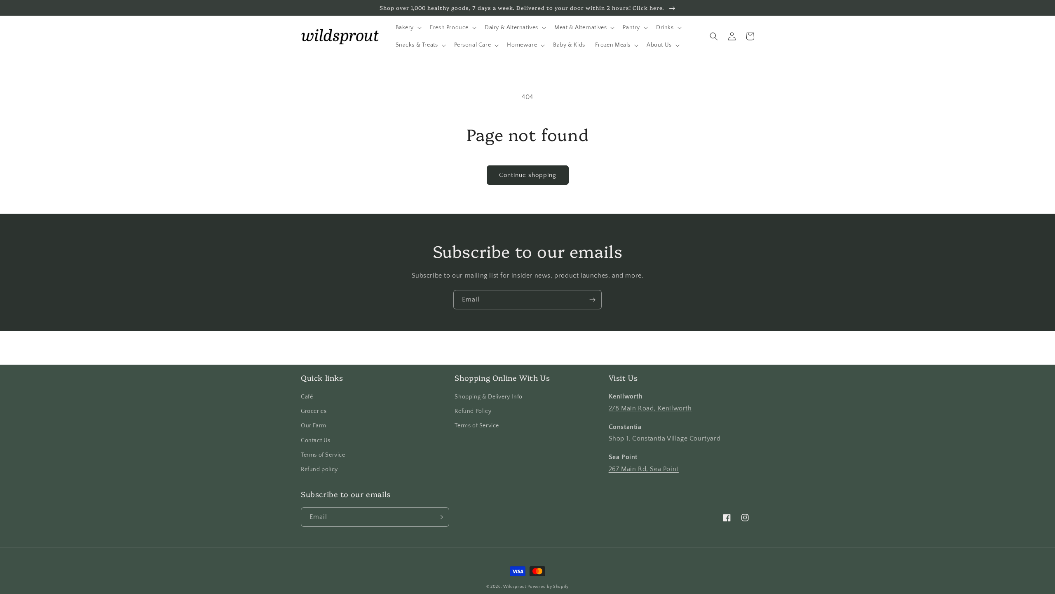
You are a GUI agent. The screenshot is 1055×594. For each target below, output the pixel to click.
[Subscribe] (592, 299)
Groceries (313, 411)
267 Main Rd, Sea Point (644, 469)
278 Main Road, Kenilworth (650, 408)
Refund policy (319, 469)
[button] (408, 27)
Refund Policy (473, 411)
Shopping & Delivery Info (488, 397)
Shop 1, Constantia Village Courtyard (665, 438)
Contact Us (316, 440)
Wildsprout (514, 587)
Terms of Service (323, 455)
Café (307, 397)
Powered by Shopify (548, 587)
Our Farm (313, 425)
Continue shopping (527, 175)
